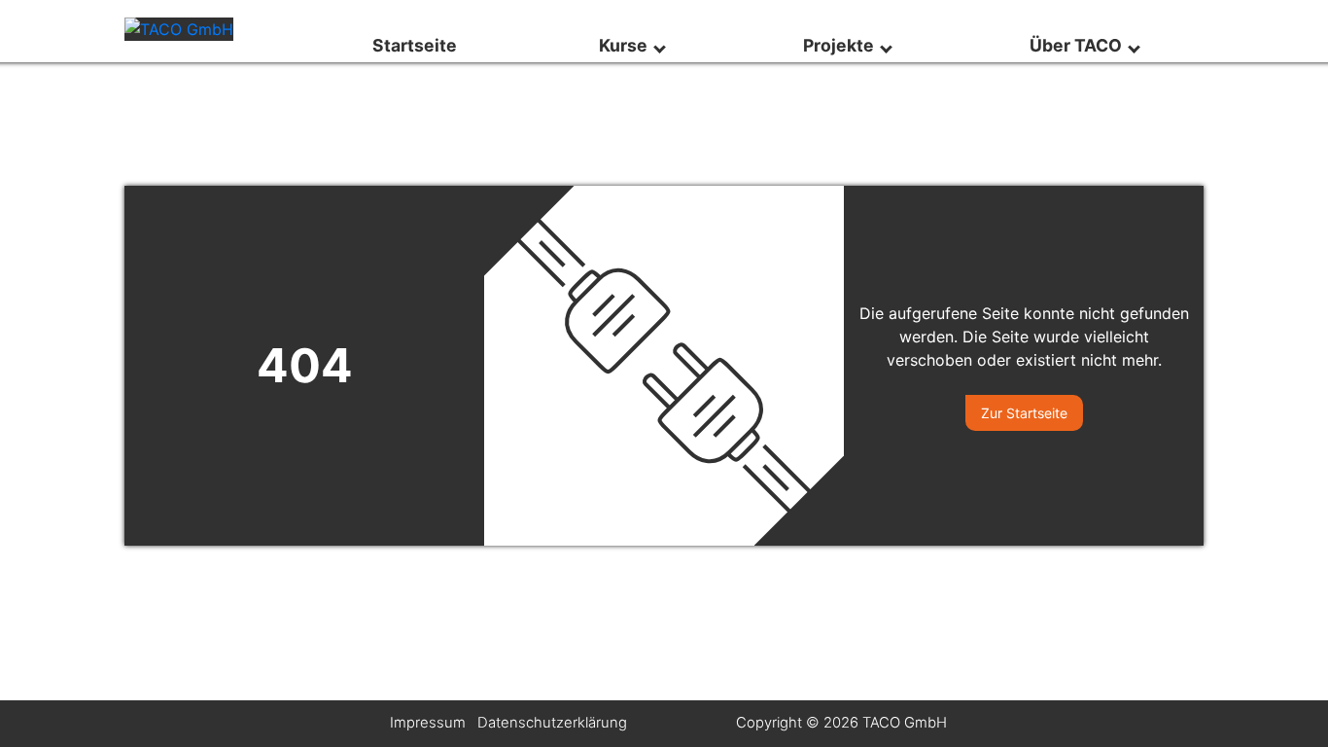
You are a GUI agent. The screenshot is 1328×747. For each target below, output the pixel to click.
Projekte (842, 45)
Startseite (416, 45)
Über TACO (1080, 45)
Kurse (627, 45)
